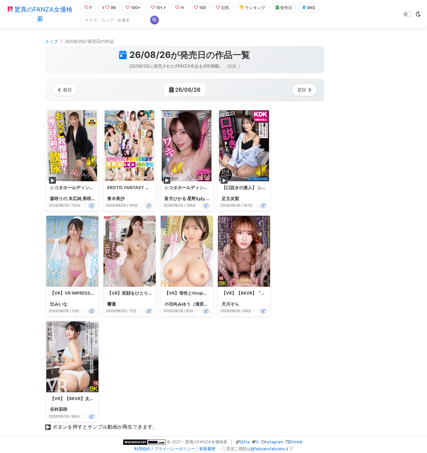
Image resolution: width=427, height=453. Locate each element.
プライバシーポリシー (174, 448)
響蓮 (111, 303)
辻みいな (59, 303)
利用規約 (142, 448)
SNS (311, 7)
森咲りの (59, 198)
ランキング (255, 7)
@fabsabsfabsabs (268, 448)
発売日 (286, 7)
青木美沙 (116, 198)
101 (159, 7)
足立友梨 (230, 198)
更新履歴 (207, 448)
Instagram (273, 442)
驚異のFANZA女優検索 (43, 14)
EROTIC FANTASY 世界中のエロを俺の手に (150, 187)
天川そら (230, 303)
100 (202, 7)
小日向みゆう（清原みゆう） (192, 303)
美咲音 (89, 198)
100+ (136, 7)
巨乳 (225, 7)
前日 (67, 89)
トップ (51, 41)
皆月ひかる (175, 198)
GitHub (296, 442)
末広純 (75, 198)
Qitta (244, 442)
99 (113, 7)
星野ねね (196, 198)
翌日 (301, 89)
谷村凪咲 (59, 409)
